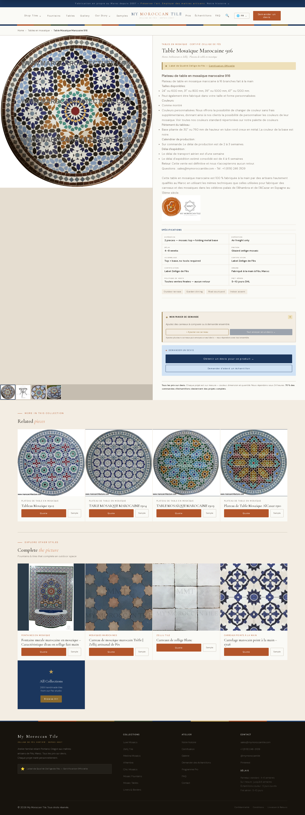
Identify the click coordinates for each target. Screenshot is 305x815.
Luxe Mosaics (130, 742)
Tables (70, 15)
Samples (122, 15)
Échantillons (203, 15)
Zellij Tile (128, 749)
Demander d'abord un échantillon (229, 368)
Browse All (51, 699)
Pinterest (245, 762)
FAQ (217, 15)
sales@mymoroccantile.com (255, 742)
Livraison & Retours (277, 807)
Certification (188, 749)
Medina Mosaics (131, 755)
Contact (186, 783)
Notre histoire (189, 742)
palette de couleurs (265, 120)
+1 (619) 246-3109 (250, 749)
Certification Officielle (221, 65)
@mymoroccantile (250, 755)
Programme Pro (190, 769)
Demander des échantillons (196, 762)
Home (21, 30)
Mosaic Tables (130, 783)
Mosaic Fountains (132, 776)
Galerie (185, 755)
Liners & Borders (132, 789)
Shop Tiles (33, 15)
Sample (74, 513)
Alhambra (128, 762)
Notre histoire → (218, 3)
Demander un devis (267, 16)
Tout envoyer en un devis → (261, 332)
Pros (188, 15)
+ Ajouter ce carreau (197, 332)
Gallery (85, 15)
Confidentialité (241, 807)
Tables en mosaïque (39, 30)
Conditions (258, 807)
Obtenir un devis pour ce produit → (229, 358)
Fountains (54, 15)
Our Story (103, 15)
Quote (43, 513)
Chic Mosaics (130, 769)
